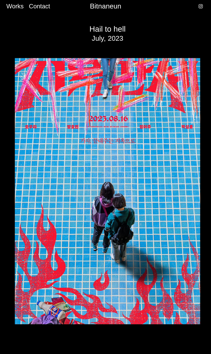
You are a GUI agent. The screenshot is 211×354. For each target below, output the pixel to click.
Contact (39, 6)
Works (15, 6)
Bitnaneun (105, 6)
